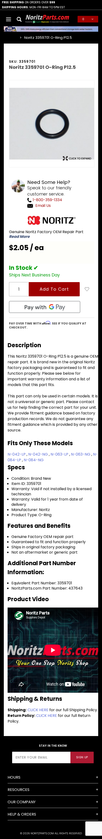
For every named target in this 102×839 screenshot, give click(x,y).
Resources (18, 789)
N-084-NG (34, 460)
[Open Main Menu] (8, 19)
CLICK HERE (38, 710)
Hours (14, 777)
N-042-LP (17, 454)
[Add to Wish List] (87, 289)
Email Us (43, 205)
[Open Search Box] (19, 19)
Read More (19, 236)
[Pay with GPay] (44, 307)
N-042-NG (38, 454)
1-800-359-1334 (47, 200)
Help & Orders (22, 814)
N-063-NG (81, 454)
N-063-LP (60, 454)
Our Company (22, 802)
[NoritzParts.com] (47, 19)
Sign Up (82, 757)
